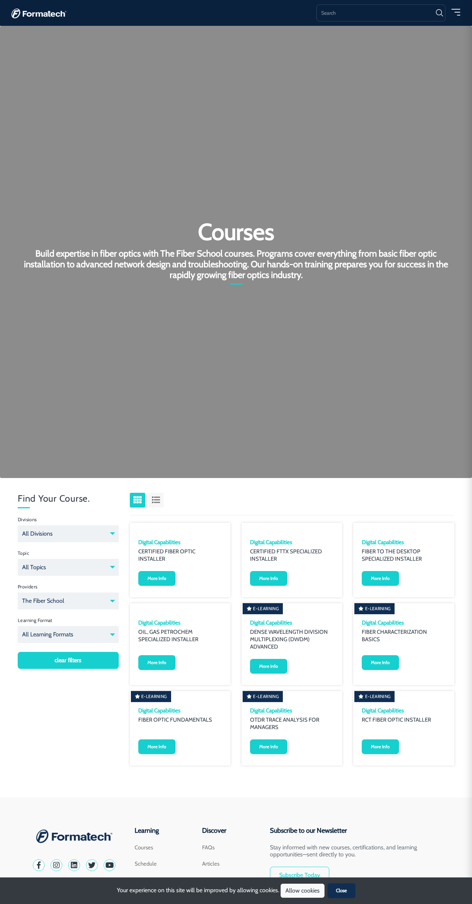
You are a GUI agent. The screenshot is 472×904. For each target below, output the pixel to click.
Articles (210, 863)
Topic (23, 553)
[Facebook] (39, 865)
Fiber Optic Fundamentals (175, 719)
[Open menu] (455, 11)
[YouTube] (109, 865)
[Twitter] (92, 865)
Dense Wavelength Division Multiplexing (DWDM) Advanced (289, 639)
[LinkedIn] (74, 865)
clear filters (68, 660)
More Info (157, 578)
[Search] (439, 12)
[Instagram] (56, 865)
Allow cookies (302, 890)
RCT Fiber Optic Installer (396, 719)
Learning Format (35, 620)
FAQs (208, 847)
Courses (144, 847)
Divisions (27, 519)
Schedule (146, 863)
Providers (28, 587)
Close (341, 890)
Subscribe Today (299, 875)
